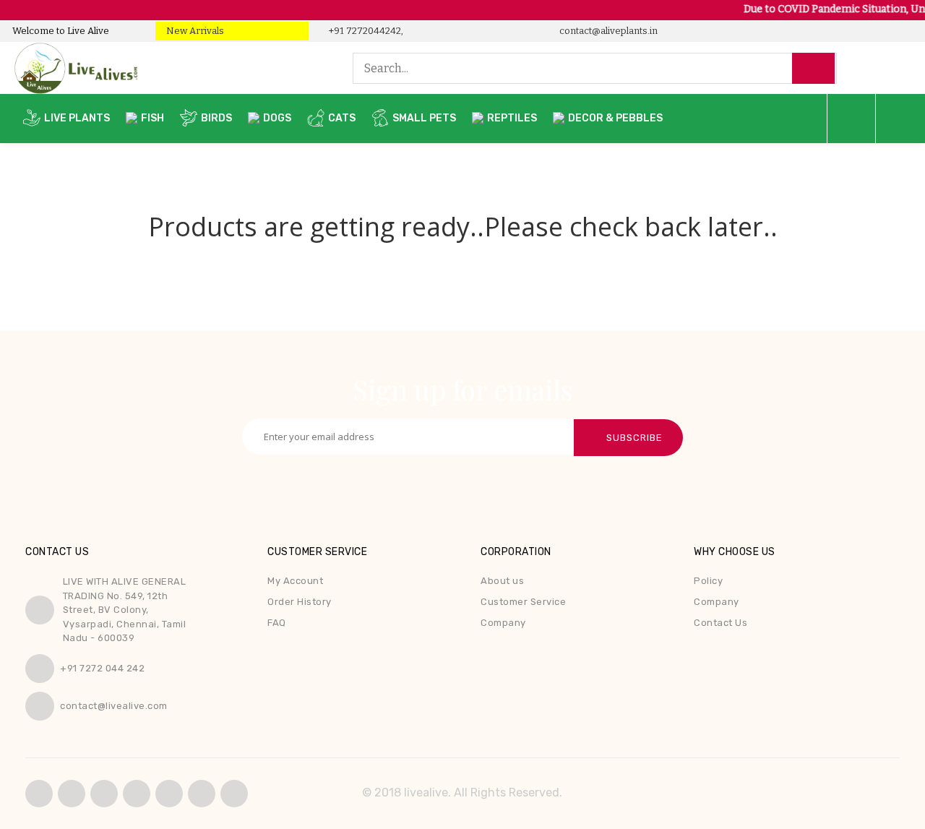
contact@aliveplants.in (607, 30)
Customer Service (523, 601)
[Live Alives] (192, 68)
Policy (708, 580)
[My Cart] (851, 118)
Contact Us (720, 622)
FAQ (276, 622)
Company (503, 622)
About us (502, 580)
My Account (295, 580)
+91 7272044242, (365, 30)
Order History (299, 601)
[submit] (813, 69)
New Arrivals (195, 30)
